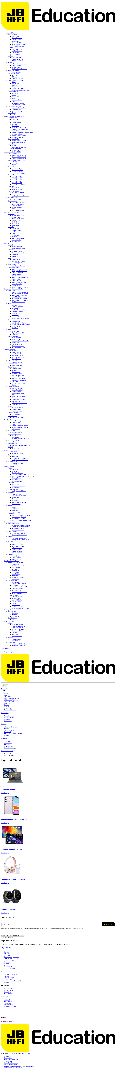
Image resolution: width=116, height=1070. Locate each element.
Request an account (6, 947)
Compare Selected (6, 935)
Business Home (8, 754)
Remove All (16, 935)
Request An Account (7, 751)
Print (22, 935)
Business (3, 689)
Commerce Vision (25, 1053)
